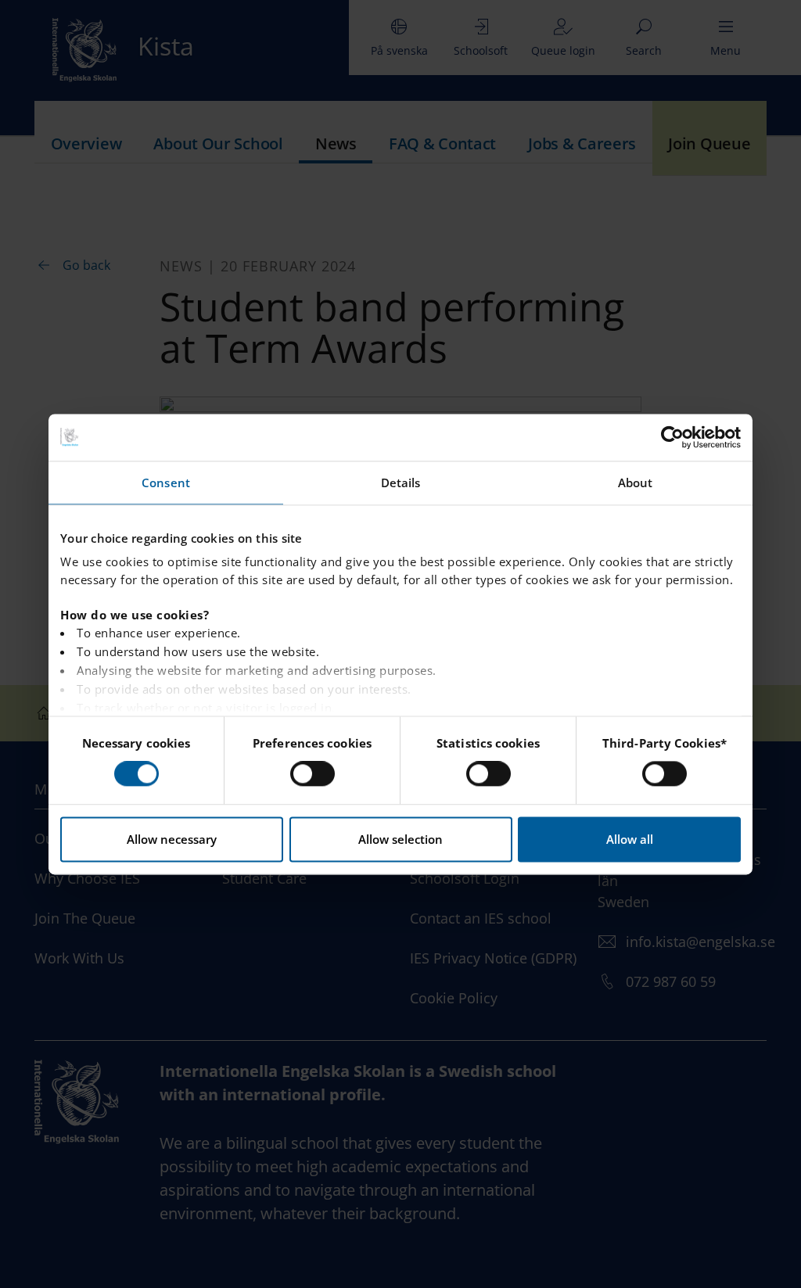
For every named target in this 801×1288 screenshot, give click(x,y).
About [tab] (635, 482)
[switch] (312, 774)
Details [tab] (401, 482)
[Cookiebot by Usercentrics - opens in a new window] (672, 437)
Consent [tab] (166, 482)
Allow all (629, 839)
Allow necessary (172, 839)
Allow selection (400, 839)
